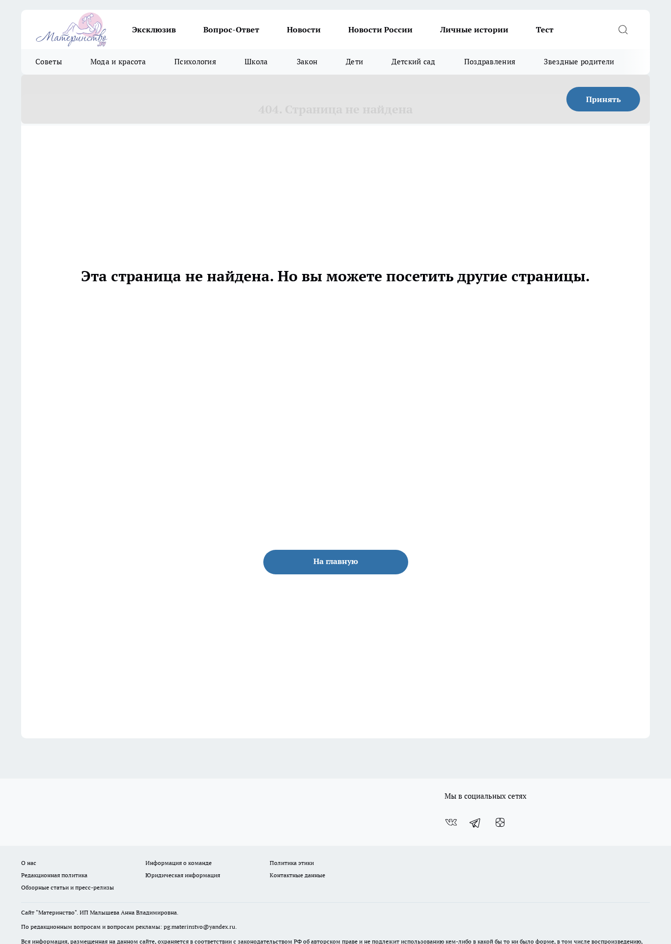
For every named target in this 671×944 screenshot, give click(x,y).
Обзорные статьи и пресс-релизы (67, 887)
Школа (256, 61)
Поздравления (490, 61)
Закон (307, 61)
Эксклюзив (154, 29)
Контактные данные (297, 875)
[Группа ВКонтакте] (451, 823)
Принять (603, 99)
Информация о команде (178, 862)
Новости (304, 29)
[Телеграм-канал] (475, 823)
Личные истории (474, 29)
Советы (48, 61)
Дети (354, 61)
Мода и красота (118, 61)
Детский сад (413, 61)
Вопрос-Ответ (231, 29)
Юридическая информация (182, 875)
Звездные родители (579, 61)
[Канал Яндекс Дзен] (500, 823)
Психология (195, 61)
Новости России (380, 29)
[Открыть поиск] (623, 29)
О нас (28, 862)
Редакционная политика (54, 875)
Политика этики (292, 862)
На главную (335, 561)
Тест (545, 29)
